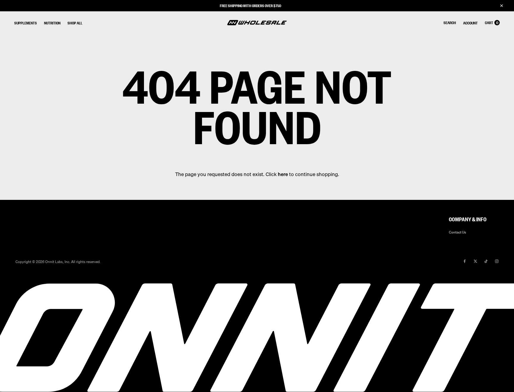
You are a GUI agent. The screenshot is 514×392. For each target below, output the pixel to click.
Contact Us (457, 232)
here (283, 174)
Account (470, 22)
